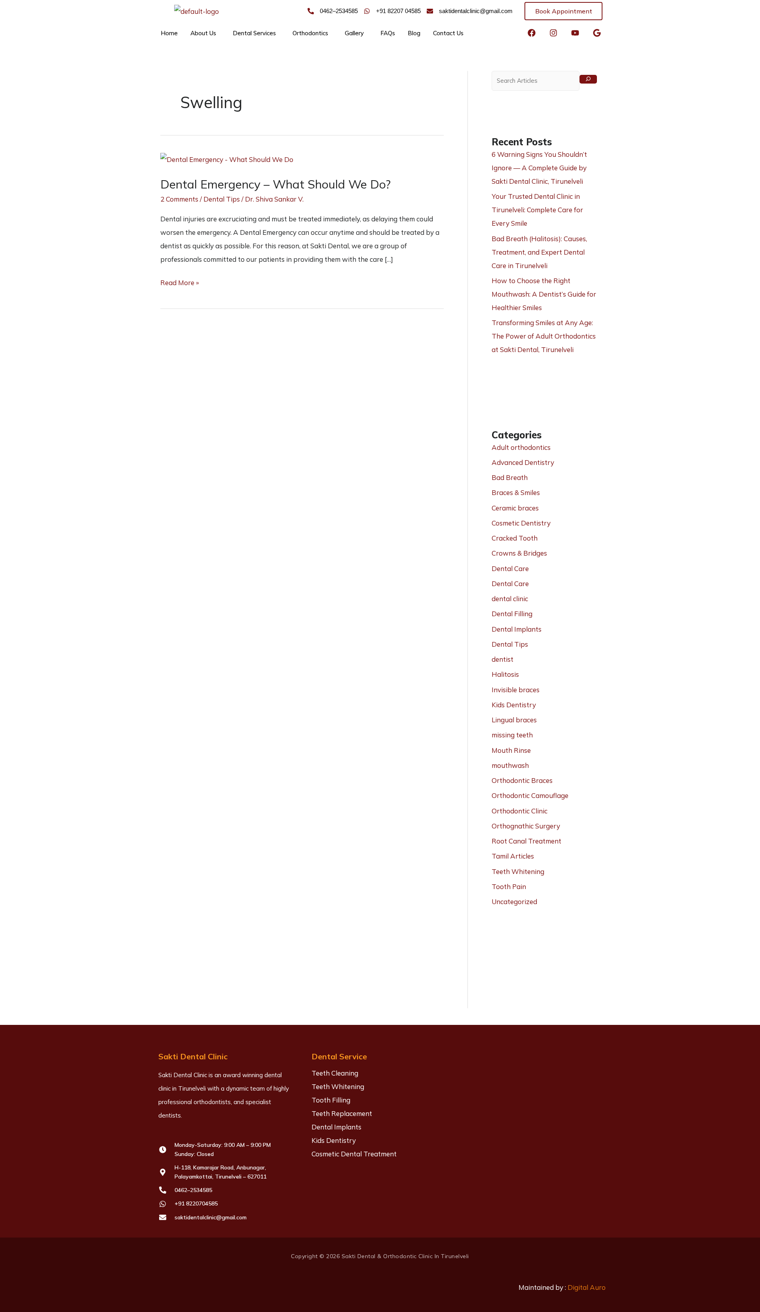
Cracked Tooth (515, 538)
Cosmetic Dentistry (521, 523)
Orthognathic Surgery (526, 826)
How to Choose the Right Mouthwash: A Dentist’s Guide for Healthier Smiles (544, 294)
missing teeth (512, 735)
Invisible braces (516, 690)
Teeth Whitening (518, 871)
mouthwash (510, 765)
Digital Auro (587, 1287)
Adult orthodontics (521, 447)
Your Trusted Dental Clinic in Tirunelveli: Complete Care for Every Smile (537, 209)
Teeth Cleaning (335, 1073)
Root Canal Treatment (526, 841)
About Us (203, 33)
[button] (205, 33)
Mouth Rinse (511, 750)
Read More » (179, 281)
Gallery (354, 33)
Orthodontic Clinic (519, 811)
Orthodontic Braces (522, 780)
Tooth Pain (509, 886)
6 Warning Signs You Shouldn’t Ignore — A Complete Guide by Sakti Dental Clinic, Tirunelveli (539, 167)
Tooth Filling (331, 1100)
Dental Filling (512, 613)
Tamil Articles (513, 856)
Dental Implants (517, 629)
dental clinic (510, 598)
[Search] (588, 79)
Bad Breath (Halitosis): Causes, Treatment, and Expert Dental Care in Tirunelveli (539, 252)
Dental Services (254, 33)
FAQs (387, 33)
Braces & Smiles (516, 492)
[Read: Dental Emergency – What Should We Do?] (226, 158)
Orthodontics (310, 33)
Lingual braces (514, 720)
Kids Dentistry (514, 705)
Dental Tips (221, 199)
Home (169, 33)
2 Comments (179, 199)
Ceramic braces (515, 508)
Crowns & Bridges (519, 553)
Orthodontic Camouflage (530, 795)
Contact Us (448, 33)
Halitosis (505, 674)
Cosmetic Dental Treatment (354, 1154)
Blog (414, 33)
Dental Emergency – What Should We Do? (275, 184)
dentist (502, 659)
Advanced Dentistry (523, 462)
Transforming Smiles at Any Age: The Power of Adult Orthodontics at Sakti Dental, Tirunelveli (544, 336)
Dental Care (510, 568)
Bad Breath (510, 477)
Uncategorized (514, 901)
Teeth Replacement (342, 1113)
